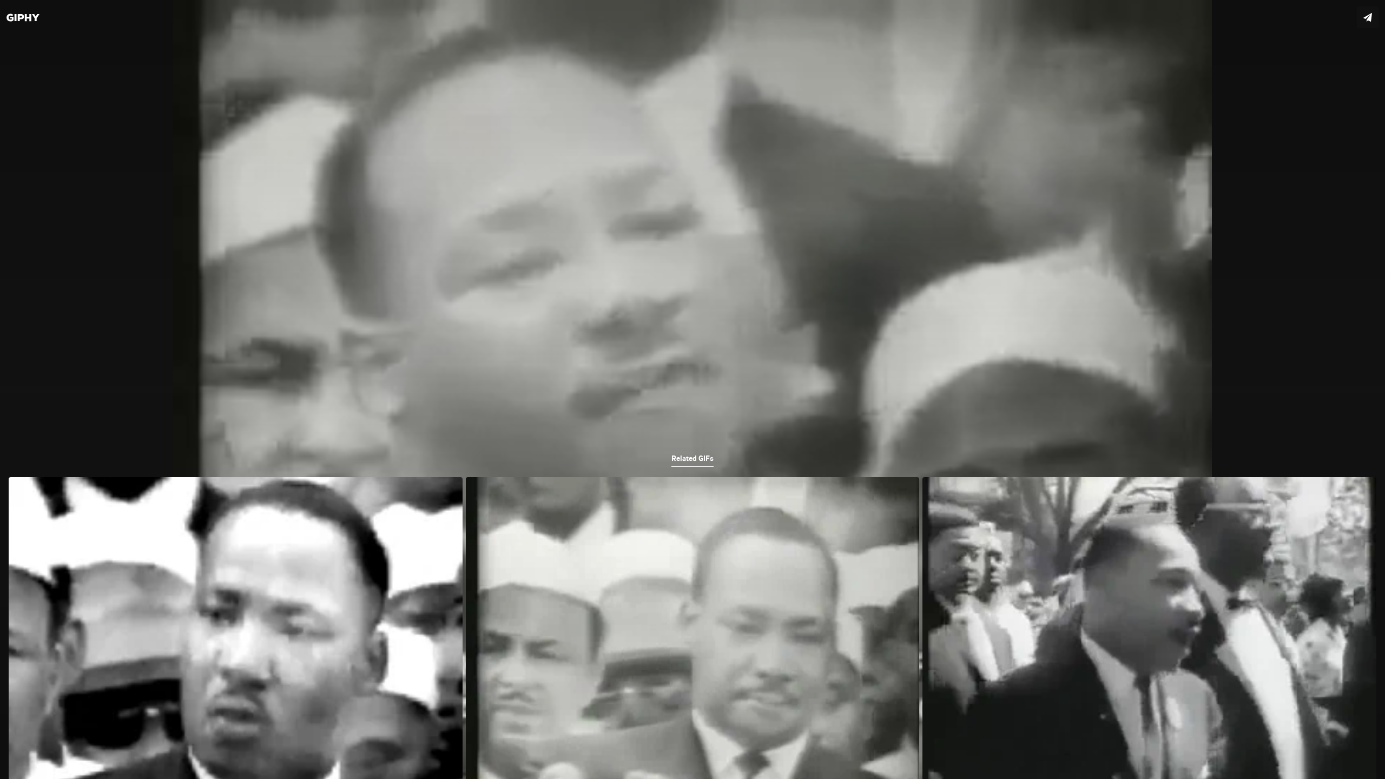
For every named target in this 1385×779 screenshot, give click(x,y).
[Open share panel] (1368, 17)
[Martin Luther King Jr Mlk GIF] (692, 389)
